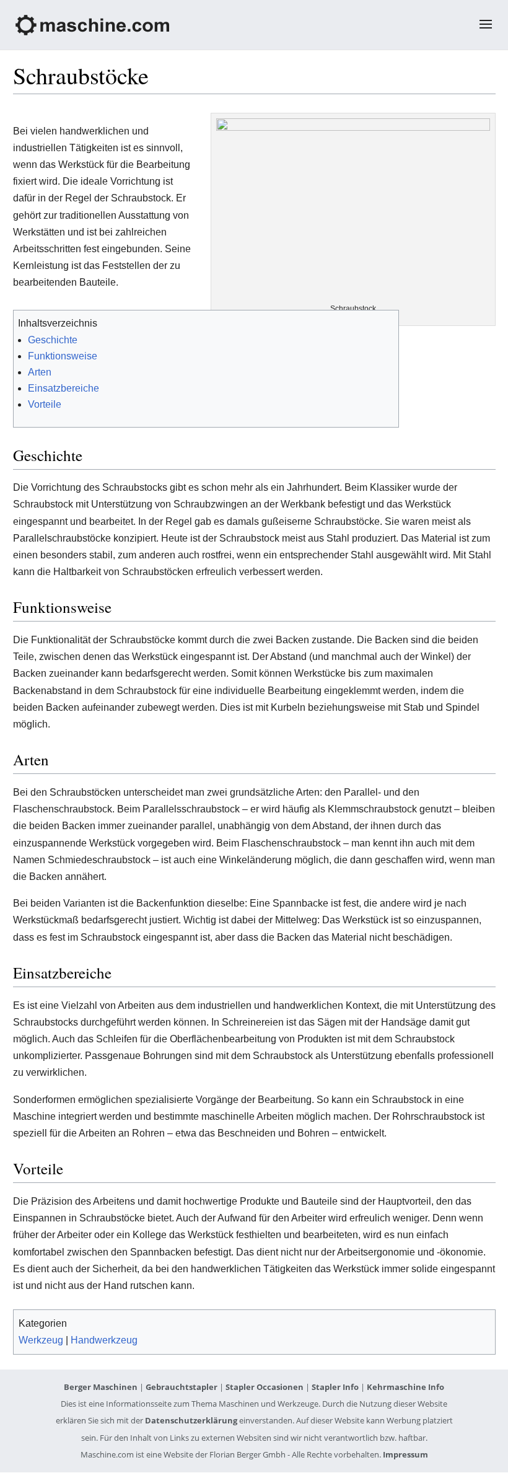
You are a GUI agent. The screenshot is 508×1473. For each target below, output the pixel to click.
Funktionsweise (62, 356)
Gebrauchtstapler (181, 1386)
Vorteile (44, 404)
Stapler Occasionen (265, 1386)
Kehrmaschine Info (405, 1386)
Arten (39, 372)
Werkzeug (41, 1340)
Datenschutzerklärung (191, 1420)
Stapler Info (335, 1386)
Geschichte (52, 340)
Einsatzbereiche (63, 388)
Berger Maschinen (101, 1386)
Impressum (405, 1454)
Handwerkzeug (104, 1340)
